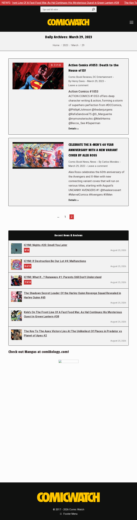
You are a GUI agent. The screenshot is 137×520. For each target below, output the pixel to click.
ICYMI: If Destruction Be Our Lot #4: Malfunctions (55, 261)
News (93, 161)
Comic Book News (78, 161)
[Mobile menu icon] (131, 22)
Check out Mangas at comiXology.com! (38, 352)
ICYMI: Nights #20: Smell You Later (45, 245)
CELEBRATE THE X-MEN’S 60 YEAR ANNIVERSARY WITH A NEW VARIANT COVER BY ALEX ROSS (93, 150)
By (76, 81)
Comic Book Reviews (80, 76)
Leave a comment (78, 85)
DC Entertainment (102, 76)
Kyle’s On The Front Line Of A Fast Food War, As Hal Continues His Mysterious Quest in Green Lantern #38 (73, 314)
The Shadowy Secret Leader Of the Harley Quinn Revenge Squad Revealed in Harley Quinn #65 (72, 295)
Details (72, 128)
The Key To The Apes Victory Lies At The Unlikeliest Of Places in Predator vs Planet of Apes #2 (73, 333)
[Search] (93, 9)
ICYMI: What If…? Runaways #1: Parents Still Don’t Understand (62, 277)
